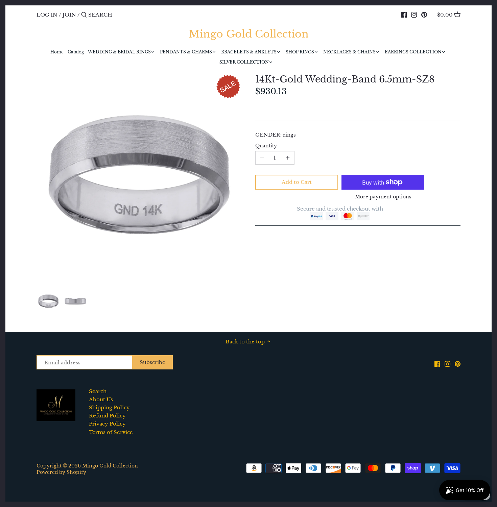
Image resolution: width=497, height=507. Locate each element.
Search (97, 391)
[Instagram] (414, 14)
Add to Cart (297, 182)
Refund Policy (107, 415)
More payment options (383, 196)
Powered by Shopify (61, 472)
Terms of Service (111, 432)
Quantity (266, 146)
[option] (48, 301)
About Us (101, 399)
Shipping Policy (109, 407)
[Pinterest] (424, 14)
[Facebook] (404, 14)
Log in (47, 14)
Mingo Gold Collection (249, 34)
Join (69, 14)
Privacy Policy (107, 423)
